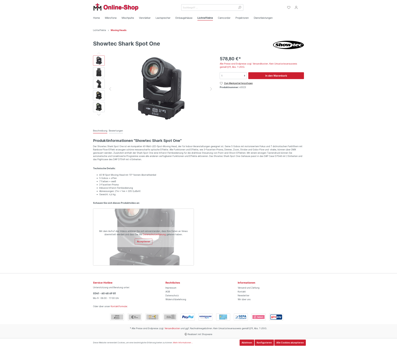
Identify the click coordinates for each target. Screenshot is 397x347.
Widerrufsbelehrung (175, 299)
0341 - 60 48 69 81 (104, 293)
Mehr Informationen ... (183, 342)
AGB (167, 291)
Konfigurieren (264, 342)
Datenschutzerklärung (154, 234)
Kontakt (242, 291)
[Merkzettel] (288, 7)
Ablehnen (247, 342)
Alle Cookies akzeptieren (290, 342)
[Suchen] (239, 7)
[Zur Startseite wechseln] (116, 7)
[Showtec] (288, 44)
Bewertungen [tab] (116, 130)
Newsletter (243, 295)
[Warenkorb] (302, 6)
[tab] (100, 130)
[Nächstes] (211, 89)
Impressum (170, 287)
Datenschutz (172, 295)
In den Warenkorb (276, 75)
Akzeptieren (143, 241)
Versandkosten (172, 328)
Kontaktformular (119, 306)
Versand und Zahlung (248, 287)
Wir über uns (244, 299)
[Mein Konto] (296, 7)
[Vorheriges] (110, 89)
